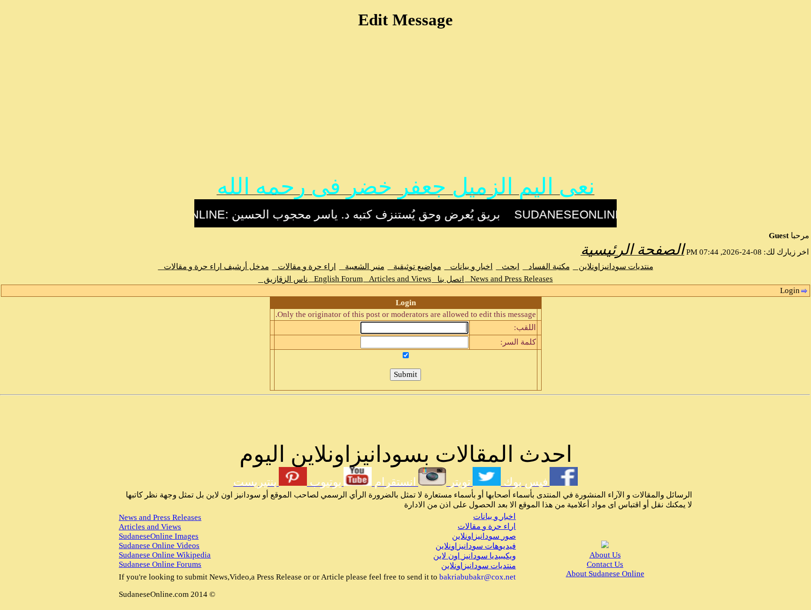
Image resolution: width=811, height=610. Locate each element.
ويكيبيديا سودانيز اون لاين (474, 555)
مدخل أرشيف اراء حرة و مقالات (213, 266)
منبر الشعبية (361, 266)
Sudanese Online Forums (160, 564)
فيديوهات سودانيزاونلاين (476, 546)
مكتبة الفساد (546, 266)
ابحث (508, 266)
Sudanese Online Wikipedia (165, 554)
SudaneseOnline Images (159, 536)
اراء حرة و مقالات (304, 266)
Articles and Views (397, 278)
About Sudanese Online (605, 573)
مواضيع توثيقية (414, 266)
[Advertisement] (405, 106)
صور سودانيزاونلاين (484, 536)
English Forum (335, 278)
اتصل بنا (448, 279)
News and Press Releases (509, 278)
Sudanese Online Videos (159, 545)
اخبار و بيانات (468, 266)
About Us (605, 554)
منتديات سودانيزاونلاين (613, 266)
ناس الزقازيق (283, 279)
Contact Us (605, 564)
